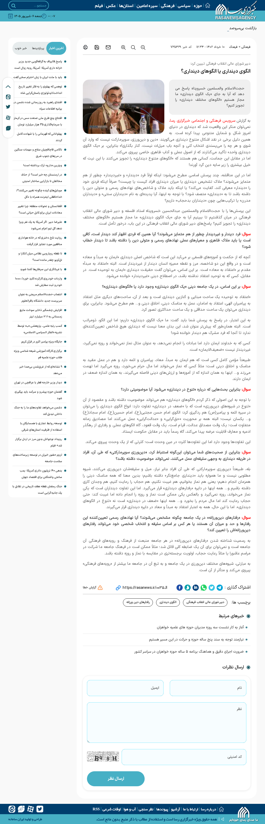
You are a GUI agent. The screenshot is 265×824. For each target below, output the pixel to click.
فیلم (99, 5)
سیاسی (184, 5)
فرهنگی (167, 5)
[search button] (13, 5)
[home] (244, 814)
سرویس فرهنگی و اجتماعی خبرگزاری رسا (202, 121)
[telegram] (219, 587)
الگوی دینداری (167, 602)
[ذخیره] (96, 47)
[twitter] (211, 587)
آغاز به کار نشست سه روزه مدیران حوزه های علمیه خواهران (200, 627)
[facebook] (179, 587)
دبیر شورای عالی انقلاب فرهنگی (205, 602)
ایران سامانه (16, 819)
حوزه (198, 5)
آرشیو (175, 809)
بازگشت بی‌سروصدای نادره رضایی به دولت (225, 28)
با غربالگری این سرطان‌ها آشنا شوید (41, 269)
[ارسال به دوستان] (108, 47)
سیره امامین (147, 5)
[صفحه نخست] (206, 5)
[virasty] (21, 809)
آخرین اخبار (56, 48)
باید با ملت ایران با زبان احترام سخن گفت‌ (37, 77)
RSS (96, 809)
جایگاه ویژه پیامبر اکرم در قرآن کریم (41, 342)
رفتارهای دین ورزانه (138, 602)
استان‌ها (126, 5)
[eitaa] (12, 809)
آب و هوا (129, 809)
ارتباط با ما (190, 809)
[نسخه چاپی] (85, 47)
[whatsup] (203, 587)
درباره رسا (208, 809)
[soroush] (187, 587)
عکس (111, 5)
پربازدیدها (38, 48)
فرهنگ (233, 47)
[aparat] (30, 809)
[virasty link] (8, 128)
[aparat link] (8, 118)
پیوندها (162, 809)
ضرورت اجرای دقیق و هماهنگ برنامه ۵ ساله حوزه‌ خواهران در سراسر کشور (189, 651)
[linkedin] (195, 587)
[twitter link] (8, 106)
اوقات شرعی (111, 809)
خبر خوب (21, 48)
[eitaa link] (8, 97)
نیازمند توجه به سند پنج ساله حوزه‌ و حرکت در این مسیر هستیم (196, 639)
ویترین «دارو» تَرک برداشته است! (42, 165)
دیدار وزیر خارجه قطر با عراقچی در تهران (38, 382)
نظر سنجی (146, 809)
